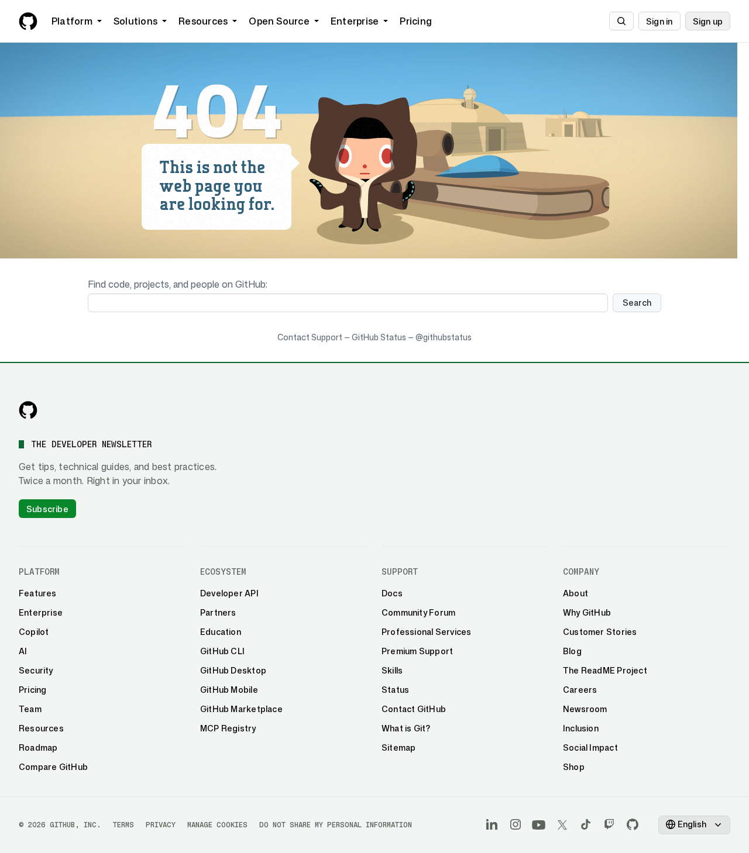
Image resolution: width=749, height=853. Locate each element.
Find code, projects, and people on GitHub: (177, 284)
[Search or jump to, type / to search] (621, 21)
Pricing (416, 21)
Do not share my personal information (335, 825)
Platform (71, 21)
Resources (203, 21)
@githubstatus (443, 337)
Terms (123, 825)
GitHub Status (379, 337)
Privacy (161, 825)
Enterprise (355, 21)
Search (637, 302)
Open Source (279, 21)
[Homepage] (28, 21)
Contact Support (309, 337)
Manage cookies (217, 825)
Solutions (135, 21)
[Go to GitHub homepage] (28, 409)
